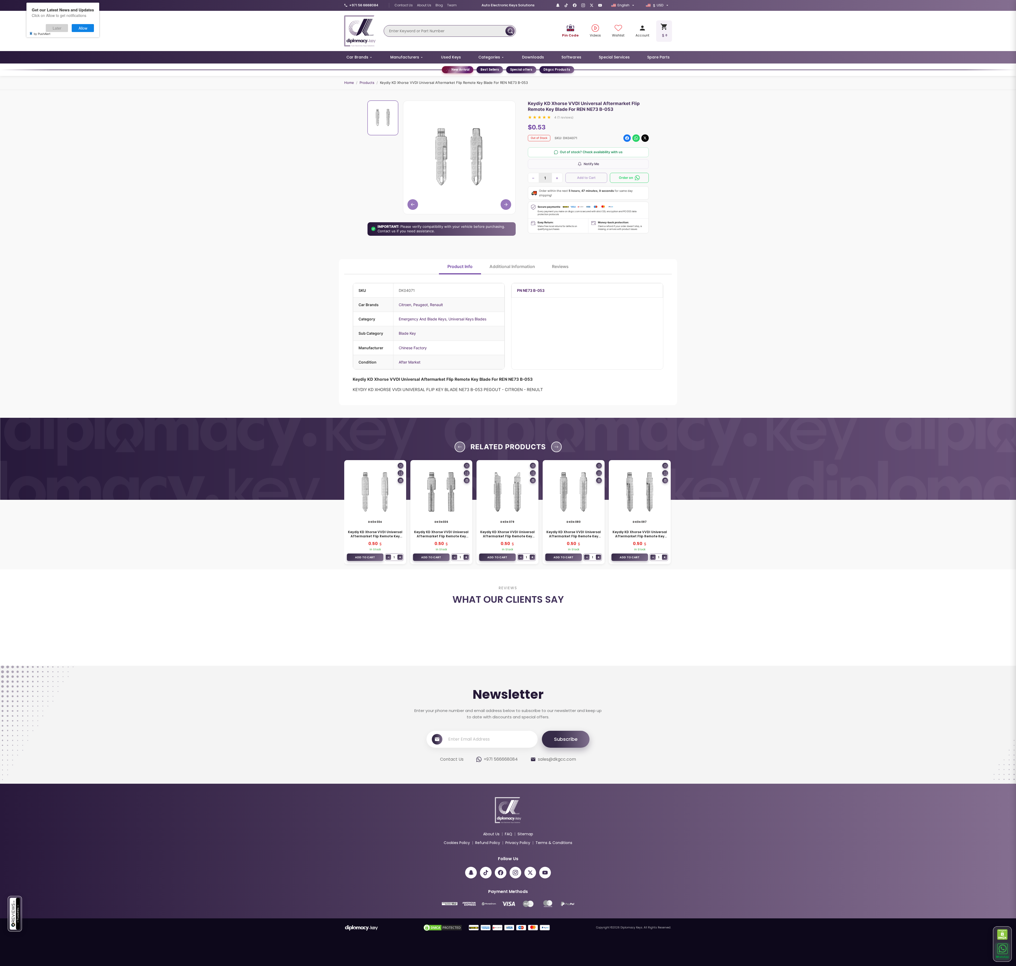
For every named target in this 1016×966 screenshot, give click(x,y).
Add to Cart (586, 178)
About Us (424, 5)
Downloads (533, 57)
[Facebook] (575, 5)
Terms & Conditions (554, 900)
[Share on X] (645, 138)
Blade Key (407, 333)
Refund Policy (487, 900)
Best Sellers (489, 69)
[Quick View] (400, 473)
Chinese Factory (413, 348)
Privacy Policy (517, 900)
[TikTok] (566, 5)
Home (349, 82)
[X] (591, 5)
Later (57, 28)
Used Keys (451, 57)
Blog (439, 5)
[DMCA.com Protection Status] (1002, 934)
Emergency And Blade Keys (422, 319)
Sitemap (525, 891)
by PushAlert (42, 33)
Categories (489, 57)
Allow (83, 28)
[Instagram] (583, 5)
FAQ (508, 891)
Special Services (614, 57)
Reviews (560, 266)
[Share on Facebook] (627, 138)
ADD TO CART (365, 557)
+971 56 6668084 (363, 5)
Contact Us (403, 5)
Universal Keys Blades (467, 319)
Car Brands (357, 57)
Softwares (571, 57)
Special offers (521, 69)
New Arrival (460, 69)
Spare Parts (658, 57)
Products (367, 82)
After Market (409, 362)
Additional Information (512, 266)
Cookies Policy (457, 900)
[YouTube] (600, 5)
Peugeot (420, 304)
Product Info (460, 266)
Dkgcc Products (556, 69)
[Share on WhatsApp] (636, 138)
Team (452, 5)
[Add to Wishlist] (400, 466)
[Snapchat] (558, 5)
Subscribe (566, 796)
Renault (436, 304)
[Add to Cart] (400, 480)
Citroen (405, 304)
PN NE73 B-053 (531, 290)
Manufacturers (404, 57)
